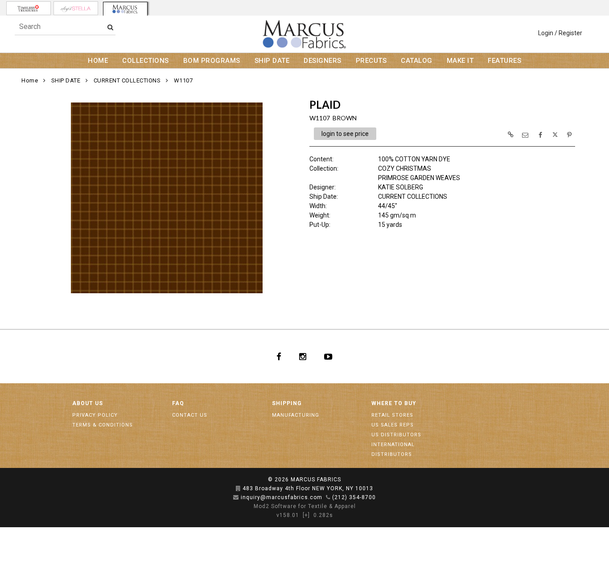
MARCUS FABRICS (316, 479)
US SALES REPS (392, 425)
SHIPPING (287, 403)
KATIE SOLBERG (400, 187)
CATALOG (416, 61)
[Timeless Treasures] (28, 8)
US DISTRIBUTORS (396, 435)
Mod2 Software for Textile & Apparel (305, 506)
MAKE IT (460, 61)
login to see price (345, 133)
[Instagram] (302, 356)
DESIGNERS (323, 61)
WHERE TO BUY (393, 403)
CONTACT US (189, 415)
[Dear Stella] (75, 8)
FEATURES (504, 61)
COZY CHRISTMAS (404, 168)
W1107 (183, 80)
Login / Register (560, 33)
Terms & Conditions (102, 425)
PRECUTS (371, 61)
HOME (98, 61)
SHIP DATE (272, 61)
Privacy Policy (95, 415)
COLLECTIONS (145, 61)
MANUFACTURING (295, 415)
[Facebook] (278, 356)
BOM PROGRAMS (211, 61)
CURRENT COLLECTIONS (127, 80)
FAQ (178, 403)
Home (29, 80)
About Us (87, 403)
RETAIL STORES (392, 415)
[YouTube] (328, 356)
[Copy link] (510, 134)
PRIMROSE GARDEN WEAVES (419, 177)
